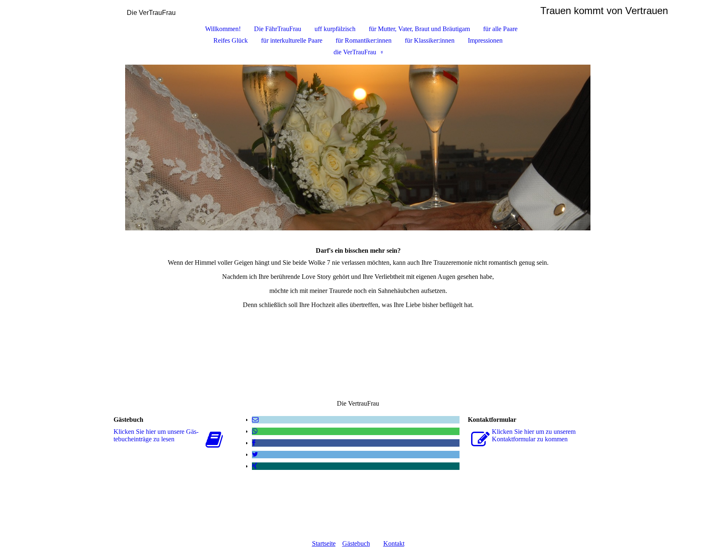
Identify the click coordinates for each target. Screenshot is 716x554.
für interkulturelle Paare (291, 40)
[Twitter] (255, 454)
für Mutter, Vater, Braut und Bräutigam (419, 28)
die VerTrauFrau (355, 52)
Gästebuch (356, 543)
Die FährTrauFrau (277, 28)
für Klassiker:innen (430, 40)
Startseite (324, 543)
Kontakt (393, 543)
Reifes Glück (230, 40)
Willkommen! (223, 28)
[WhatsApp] (255, 431)
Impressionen (485, 40)
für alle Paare (500, 28)
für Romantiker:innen (364, 40)
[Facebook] (254, 442)
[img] (358, 147)
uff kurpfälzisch (335, 28)
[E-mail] (255, 419)
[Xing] (254, 465)
